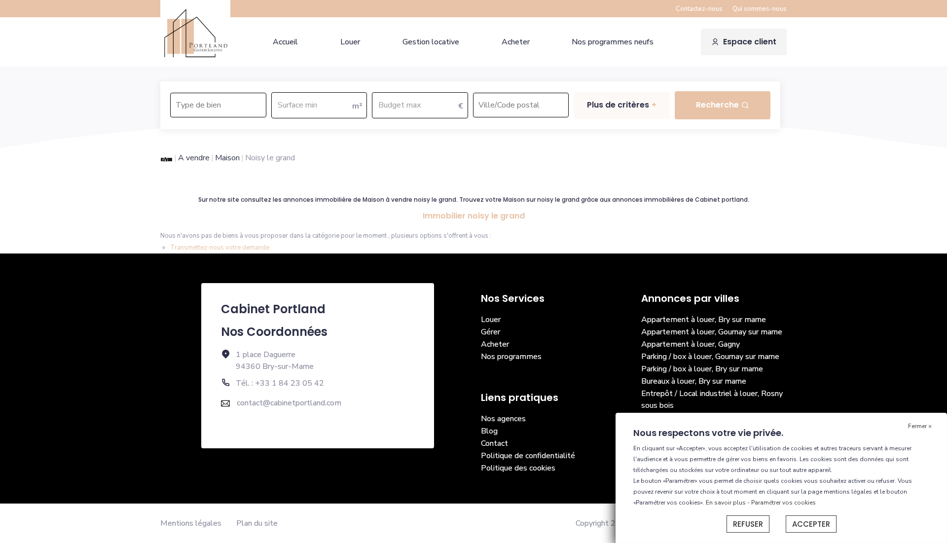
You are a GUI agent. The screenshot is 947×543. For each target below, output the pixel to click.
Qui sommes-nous (759, 8)
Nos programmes (511, 356)
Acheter (516, 41)
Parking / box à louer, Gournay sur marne (710, 356)
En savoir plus (726, 503)
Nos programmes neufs (613, 41)
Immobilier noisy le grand (474, 216)
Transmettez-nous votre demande (219, 247)
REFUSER (748, 524)
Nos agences (503, 418)
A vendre (194, 157)
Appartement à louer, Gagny (690, 344)
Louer (350, 41)
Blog (489, 431)
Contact (494, 443)
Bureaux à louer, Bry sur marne (693, 381)
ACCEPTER (811, 524)
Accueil (285, 41)
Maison (227, 157)
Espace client (749, 41)
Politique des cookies (518, 468)
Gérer (490, 331)
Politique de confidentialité (528, 455)
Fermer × (920, 426)
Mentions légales (190, 523)
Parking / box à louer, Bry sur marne (702, 368)
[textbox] (218, 101)
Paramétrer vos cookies (783, 503)
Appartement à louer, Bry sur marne (703, 319)
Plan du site (257, 523)
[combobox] (218, 105)
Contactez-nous (699, 8)
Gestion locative (430, 41)
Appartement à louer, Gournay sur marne (711, 331)
